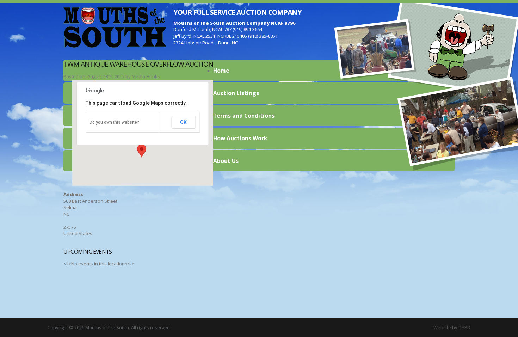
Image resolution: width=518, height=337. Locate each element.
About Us (226, 161)
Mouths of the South (114, 26)
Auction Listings (236, 93)
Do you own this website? (114, 122)
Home (221, 70)
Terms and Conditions (244, 116)
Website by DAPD (451, 327)
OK (183, 122)
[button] (141, 151)
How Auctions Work (240, 138)
